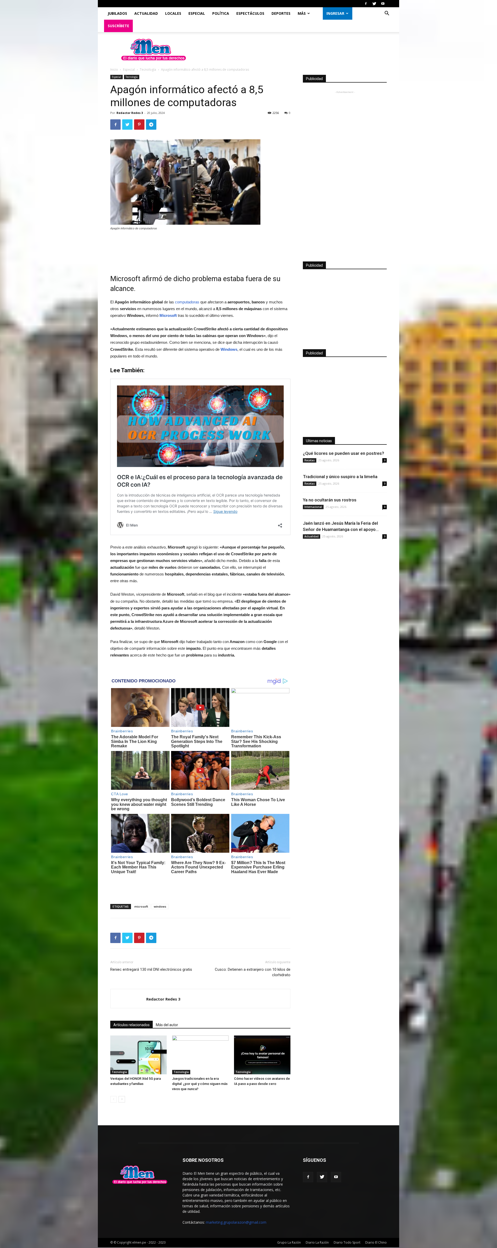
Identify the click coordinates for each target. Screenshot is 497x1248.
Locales (173, 13)
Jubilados (117, 13)
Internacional (313, 507)
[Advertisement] (200, 249)
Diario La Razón (317, 1242)
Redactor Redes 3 (129, 113)
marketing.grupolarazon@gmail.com (236, 1222)
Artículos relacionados (131, 1025)
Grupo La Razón (289, 1242)
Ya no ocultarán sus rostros (329, 499)
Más (302, 13)
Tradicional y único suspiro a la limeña (340, 476)
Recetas (309, 460)
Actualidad (146, 13)
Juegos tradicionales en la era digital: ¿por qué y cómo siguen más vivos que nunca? (200, 1084)
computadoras (187, 302)
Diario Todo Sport (347, 1242)
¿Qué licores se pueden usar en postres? (343, 453)
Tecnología (148, 69)
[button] (387, 13)
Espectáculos (250, 13)
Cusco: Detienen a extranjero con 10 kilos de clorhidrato (252, 972)
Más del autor (167, 1025)
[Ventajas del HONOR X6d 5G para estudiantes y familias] (138, 1054)
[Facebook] (366, 3)
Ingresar (335, 13)
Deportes (281, 13)
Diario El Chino (376, 1242)
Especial (196, 13)
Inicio (114, 69)
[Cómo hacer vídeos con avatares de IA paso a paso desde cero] (262, 1054)
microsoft (141, 906)
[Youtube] (383, 3)
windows (160, 906)
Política (220, 13)
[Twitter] (374, 3)
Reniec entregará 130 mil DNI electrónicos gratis (151, 969)
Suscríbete (118, 25)
